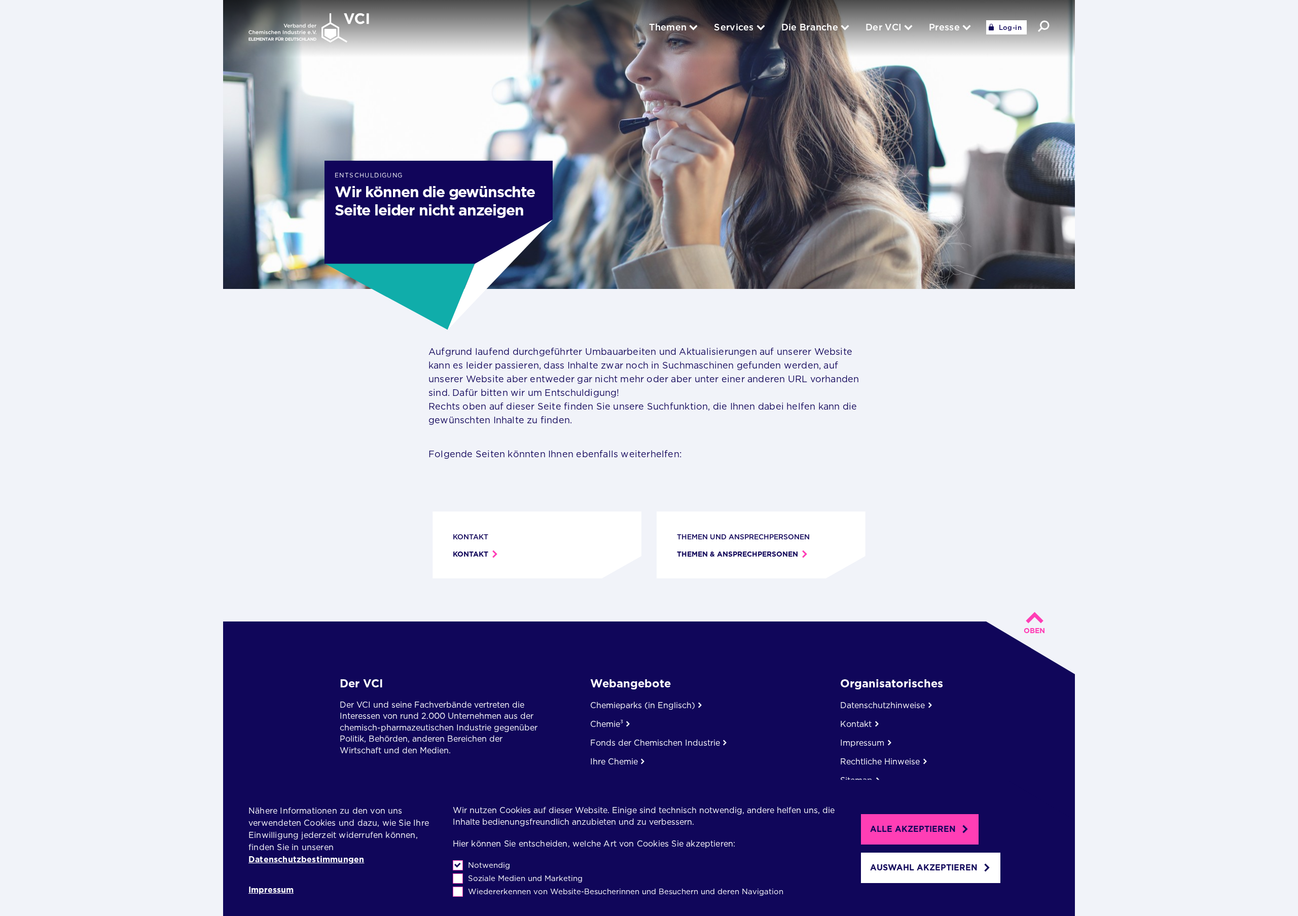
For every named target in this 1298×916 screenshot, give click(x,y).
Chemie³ (606, 724)
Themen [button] (668, 27)
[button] (1044, 26)
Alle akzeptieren (913, 829)
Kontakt (470, 554)
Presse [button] (944, 27)
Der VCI (361, 683)
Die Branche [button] (809, 27)
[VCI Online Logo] (308, 28)
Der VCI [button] (884, 27)
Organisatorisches (891, 683)
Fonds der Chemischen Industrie (655, 743)
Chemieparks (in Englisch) (642, 705)
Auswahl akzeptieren (924, 867)
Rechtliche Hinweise (880, 761)
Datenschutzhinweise (882, 705)
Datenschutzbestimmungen (306, 859)
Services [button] (733, 27)
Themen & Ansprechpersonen (737, 554)
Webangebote (630, 683)
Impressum (271, 890)
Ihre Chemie (614, 761)
